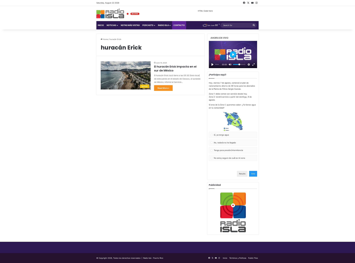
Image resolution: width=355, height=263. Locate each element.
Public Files (253, 258)
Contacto (179, 25)
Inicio (101, 25)
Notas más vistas (130, 25)
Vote (253, 174)
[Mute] (230, 64)
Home (105, 39)
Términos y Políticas (237, 258)
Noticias (111, 25)
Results (242, 174)
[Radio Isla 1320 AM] (110, 13)
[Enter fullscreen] (253, 64)
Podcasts (147, 25)
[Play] (212, 64)
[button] (233, 121)
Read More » (163, 88)
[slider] (217, 64)
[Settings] (249, 64)
